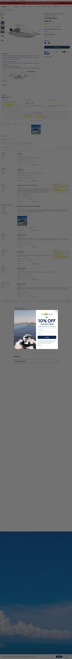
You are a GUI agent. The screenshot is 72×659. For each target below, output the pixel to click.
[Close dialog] (56, 311)
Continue (47, 337)
